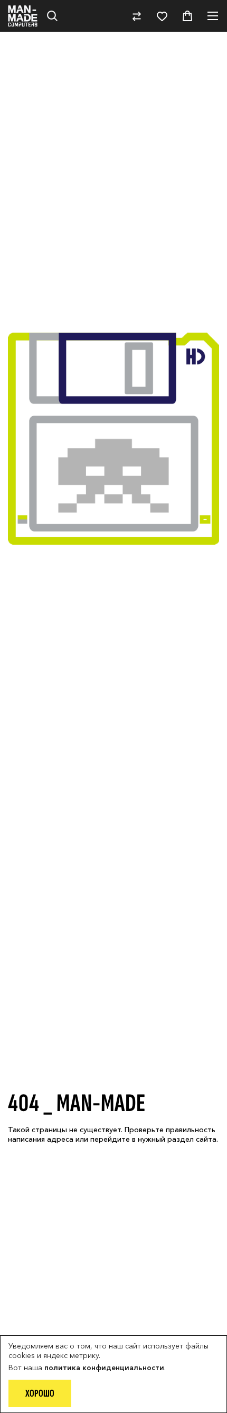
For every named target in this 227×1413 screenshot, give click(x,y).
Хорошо (39, 1393)
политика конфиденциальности (104, 1367)
